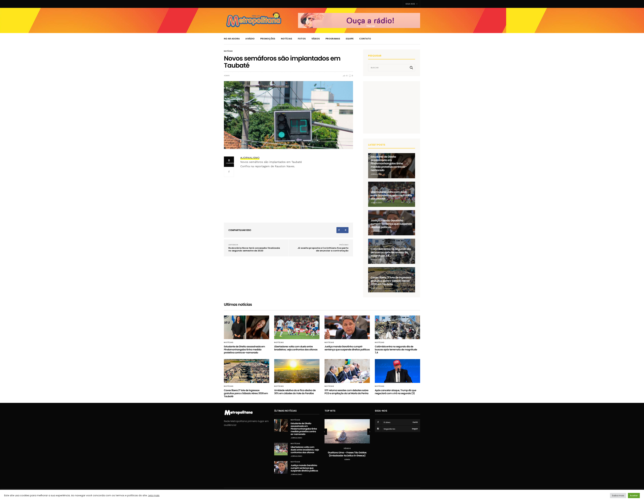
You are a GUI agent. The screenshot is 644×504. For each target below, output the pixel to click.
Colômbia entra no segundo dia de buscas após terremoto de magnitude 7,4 (391, 252)
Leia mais (153, 495)
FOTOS (302, 38)
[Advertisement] (393, 107)
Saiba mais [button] (618, 495)
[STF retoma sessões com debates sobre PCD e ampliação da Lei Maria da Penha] (347, 371)
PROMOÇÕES (267, 38)
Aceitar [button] (634, 495)
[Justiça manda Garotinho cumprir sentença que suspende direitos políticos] (347, 327)
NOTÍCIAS (286, 38)
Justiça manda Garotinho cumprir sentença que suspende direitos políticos (391, 224)
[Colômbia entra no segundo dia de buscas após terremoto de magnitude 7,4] (397, 327)
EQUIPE (350, 38)
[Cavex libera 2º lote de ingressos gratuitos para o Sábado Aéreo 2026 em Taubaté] (246, 371)
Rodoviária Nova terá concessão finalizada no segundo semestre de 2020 (254, 249)
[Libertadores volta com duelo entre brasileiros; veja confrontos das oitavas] (296, 327)
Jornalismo (376, 174)
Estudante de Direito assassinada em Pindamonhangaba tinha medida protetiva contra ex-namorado (389, 163)
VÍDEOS (315, 38)
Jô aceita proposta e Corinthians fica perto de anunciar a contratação (323, 249)
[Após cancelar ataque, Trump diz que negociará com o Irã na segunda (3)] (397, 371)
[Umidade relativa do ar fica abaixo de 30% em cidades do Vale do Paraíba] (296, 371)
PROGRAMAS (333, 38)
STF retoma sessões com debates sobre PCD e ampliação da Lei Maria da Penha (346, 392)
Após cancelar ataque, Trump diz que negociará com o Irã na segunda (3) (395, 392)
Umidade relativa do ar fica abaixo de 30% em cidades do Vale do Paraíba (295, 392)
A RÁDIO (250, 38)
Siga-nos (410, 4)
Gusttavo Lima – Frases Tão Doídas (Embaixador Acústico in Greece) (347, 454)
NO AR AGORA (232, 38)
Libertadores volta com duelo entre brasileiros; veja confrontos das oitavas (391, 195)
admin (227, 75)
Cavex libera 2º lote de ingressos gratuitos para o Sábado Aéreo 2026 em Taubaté (391, 281)
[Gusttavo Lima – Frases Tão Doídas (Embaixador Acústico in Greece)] (347, 431)
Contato (365, 38)
